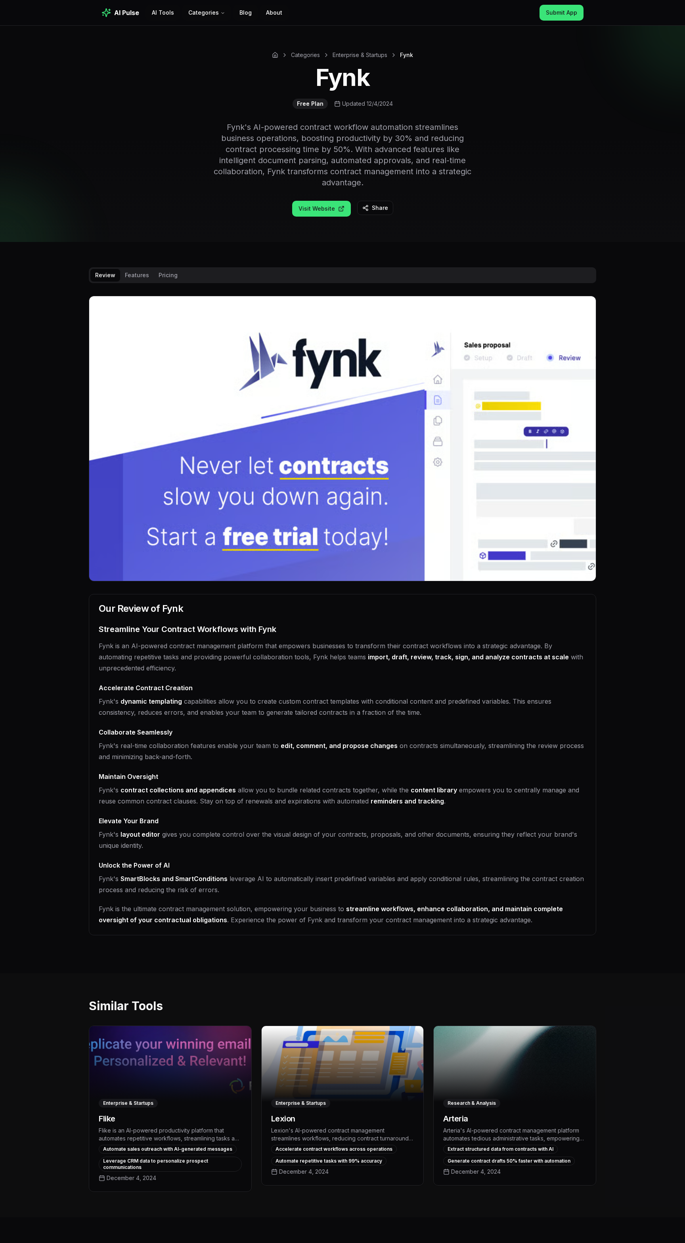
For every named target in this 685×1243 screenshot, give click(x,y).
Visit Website (316, 208)
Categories (203, 12)
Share (380, 207)
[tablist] (342, 275)
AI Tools (163, 12)
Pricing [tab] (168, 275)
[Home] (275, 55)
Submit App (561, 12)
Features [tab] (137, 275)
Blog (245, 12)
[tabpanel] (342, 622)
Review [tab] (105, 275)
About (274, 12)
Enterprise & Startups (360, 54)
